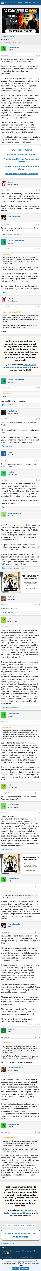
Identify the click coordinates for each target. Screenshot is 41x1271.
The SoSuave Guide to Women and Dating (19, 366)
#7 (39, 419)
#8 (39, 460)
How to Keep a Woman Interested (21, 173)
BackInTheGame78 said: (10, 312)
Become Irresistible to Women (21, 154)
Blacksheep (12, 411)
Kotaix (10, 182)
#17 (39, 932)
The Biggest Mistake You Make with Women (21, 160)
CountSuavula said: (9, 1138)
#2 (39, 190)
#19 (39, 1076)
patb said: (6, 727)
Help (34, 1251)
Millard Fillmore (14, 513)
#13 (39, 722)
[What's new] (34, 3)
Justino (10, 1029)
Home (4, 1253)
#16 (39, 886)
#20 (39, 1132)
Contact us (5, 1251)
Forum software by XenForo (17, 1257)
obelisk (10, 472)
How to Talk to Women (22, 150)
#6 (39, 388)
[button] (2, 2)
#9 (39, 480)
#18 (39, 1037)
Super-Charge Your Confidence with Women (21, 167)
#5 (39, 306)
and (12, 234)
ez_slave (11, 597)
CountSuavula (13, 216)
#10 (39, 521)
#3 (39, 224)
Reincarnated (7, 43)
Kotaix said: (6, 254)
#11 (39, 605)
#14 (39, 793)
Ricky (9, 452)
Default (5, 1248)
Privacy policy (26, 1251)
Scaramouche (13, 804)
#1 (39, 55)
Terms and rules (15, 1251)
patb (9, 618)
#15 (39, 812)
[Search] (38, 3)
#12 (39, 626)
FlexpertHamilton (15, 1068)
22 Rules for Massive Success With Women (21, 1235)
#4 (39, 248)
